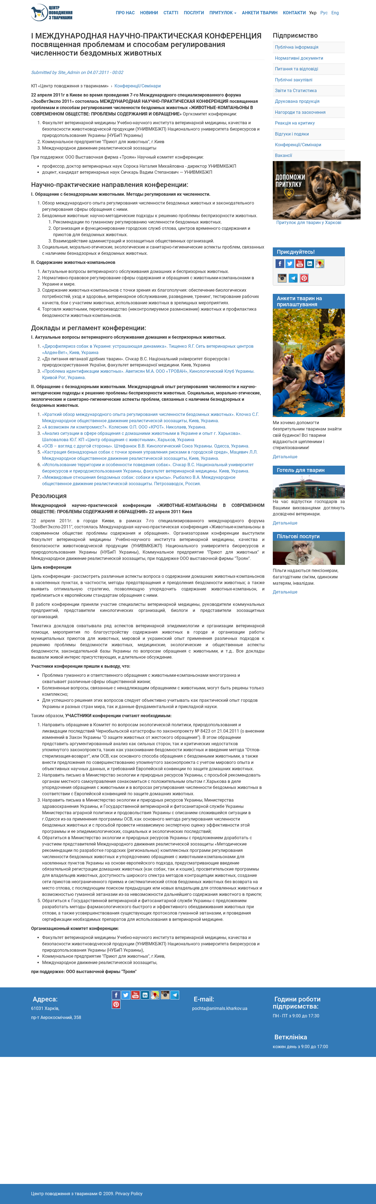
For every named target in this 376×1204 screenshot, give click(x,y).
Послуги (194, 12)
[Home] (54, 12)
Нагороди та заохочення (300, 112)
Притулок (221, 12)
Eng (335, 12)
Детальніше (285, 456)
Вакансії (283, 155)
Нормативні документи (299, 58)
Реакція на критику (295, 123)
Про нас (125, 12)
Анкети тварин (259, 12)
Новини (149, 12)
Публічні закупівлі (293, 79)
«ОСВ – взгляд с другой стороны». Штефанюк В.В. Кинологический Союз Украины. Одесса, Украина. (145, 446)
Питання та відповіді (296, 68)
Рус (324, 12)
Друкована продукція (297, 101)
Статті (171, 12)
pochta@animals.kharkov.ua (219, 1008)
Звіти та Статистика (296, 90)
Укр (313, 12)
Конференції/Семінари (138, 86)
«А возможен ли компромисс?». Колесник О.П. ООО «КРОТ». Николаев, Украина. (124, 427)
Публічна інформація (296, 47)
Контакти (294, 12)
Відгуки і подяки (292, 134)
